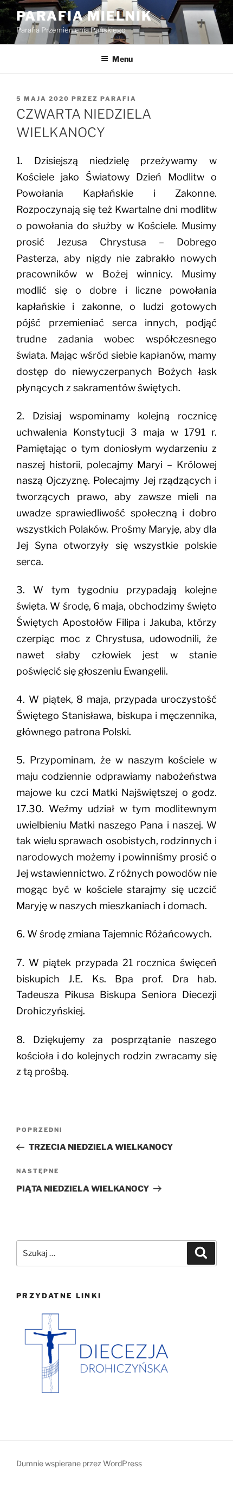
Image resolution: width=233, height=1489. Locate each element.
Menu (122, 58)
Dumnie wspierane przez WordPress (79, 1463)
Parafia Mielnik (84, 16)
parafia (118, 98)
